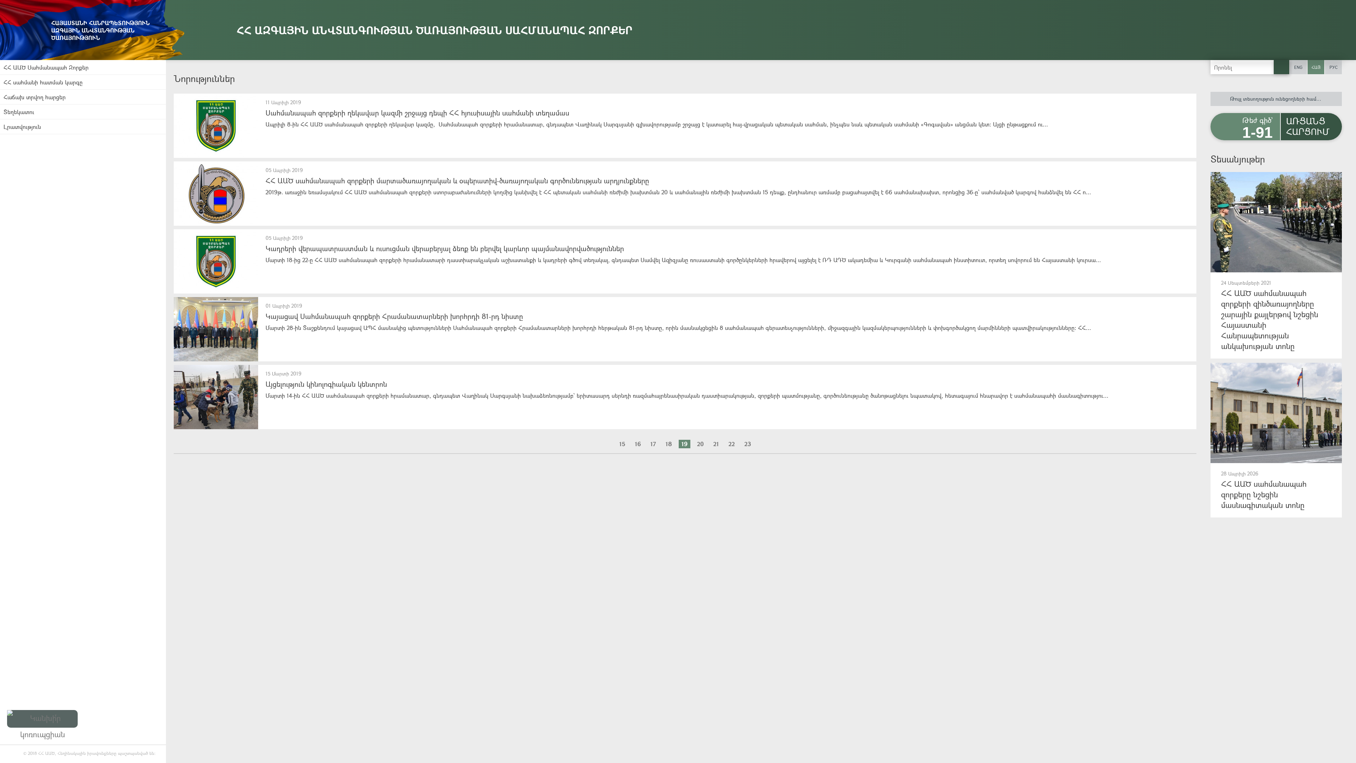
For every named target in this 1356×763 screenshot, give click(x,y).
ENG (1298, 67)
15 (622, 444)
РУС (1334, 67)
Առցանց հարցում (1308, 126)
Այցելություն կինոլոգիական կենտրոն (326, 384)
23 (747, 444)
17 (653, 444)
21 (716, 444)
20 (700, 444)
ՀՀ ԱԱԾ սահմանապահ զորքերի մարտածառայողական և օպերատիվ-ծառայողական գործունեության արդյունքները (457, 180)
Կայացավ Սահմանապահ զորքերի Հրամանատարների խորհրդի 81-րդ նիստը (394, 316)
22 (731, 444)
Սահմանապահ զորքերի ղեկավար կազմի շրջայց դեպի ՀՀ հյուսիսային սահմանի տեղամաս (417, 113)
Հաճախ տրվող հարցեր (35, 97)
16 (638, 444)
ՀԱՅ (1316, 67)
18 (669, 444)
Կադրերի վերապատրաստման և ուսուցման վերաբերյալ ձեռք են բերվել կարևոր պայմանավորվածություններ (445, 248)
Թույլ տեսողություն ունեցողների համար (1277, 98)
